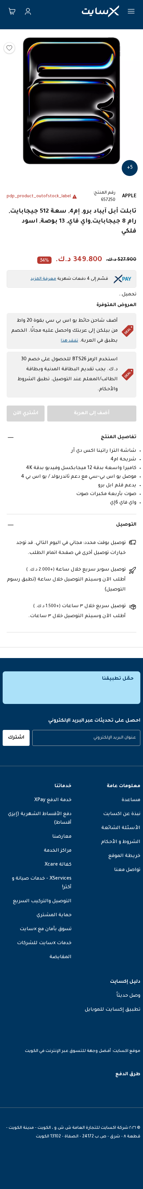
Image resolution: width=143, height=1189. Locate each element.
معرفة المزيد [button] (43, 279)
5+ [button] (130, 168)
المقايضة (61, 957)
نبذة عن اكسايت (121, 814)
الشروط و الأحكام (120, 842)
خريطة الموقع (124, 856)
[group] (86, 738)
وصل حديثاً (128, 996)
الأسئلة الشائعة (120, 828)
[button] (71, 102)
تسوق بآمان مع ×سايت (46, 929)
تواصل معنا (127, 870)
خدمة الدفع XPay (53, 800)
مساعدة (131, 800)
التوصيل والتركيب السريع (42, 901)
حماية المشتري (54, 915)
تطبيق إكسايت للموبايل (112, 1010)
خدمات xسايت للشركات (44, 943)
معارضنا (62, 837)
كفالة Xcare (58, 865)
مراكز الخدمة (58, 851)
